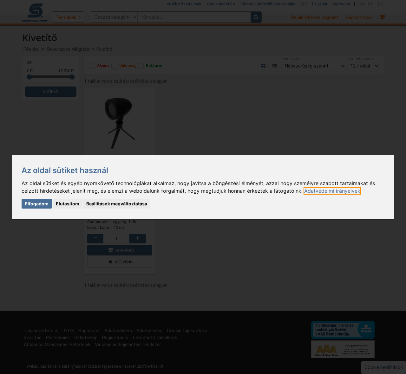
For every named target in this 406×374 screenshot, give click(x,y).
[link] (332, 191)
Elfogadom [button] (37, 203)
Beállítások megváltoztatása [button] (116, 203)
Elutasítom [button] (67, 203)
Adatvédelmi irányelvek (332, 191)
